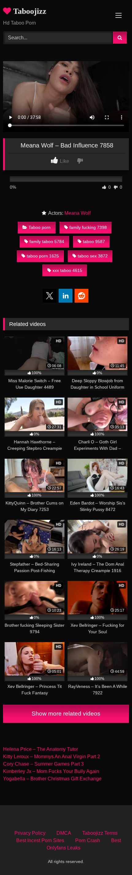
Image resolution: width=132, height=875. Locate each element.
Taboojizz (28, 11)
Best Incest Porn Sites (40, 840)
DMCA (63, 833)
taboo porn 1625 (43, 255)
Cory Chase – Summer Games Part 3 (43, 764)
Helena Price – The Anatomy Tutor (40, 749)
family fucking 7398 (88, 227)
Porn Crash (87, 840)
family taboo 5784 (46, 241)
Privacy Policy (29, 833)
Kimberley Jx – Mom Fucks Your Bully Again (51, 771)
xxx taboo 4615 (67, 270)
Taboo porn (40, 227)
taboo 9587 (94, 241)
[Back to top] (113, 857)
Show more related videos (66, 713)
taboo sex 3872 (93, 255)
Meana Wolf (77, 213)
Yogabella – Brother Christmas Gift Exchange (52, 778)
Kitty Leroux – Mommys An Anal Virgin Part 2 (51, 756)
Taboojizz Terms (100, 833)
